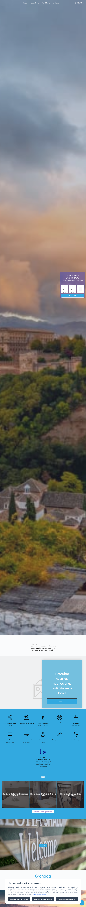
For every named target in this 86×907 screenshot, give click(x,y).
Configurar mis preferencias (43, 899)
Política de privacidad (39, 895)
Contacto (56, 3)
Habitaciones (34, 3)
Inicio (25, 3)
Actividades (46, 3)
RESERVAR (80, 3)
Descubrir (62, 701)
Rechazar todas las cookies (19, 899)
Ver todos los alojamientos (43, 812)
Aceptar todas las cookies (67, 899)
